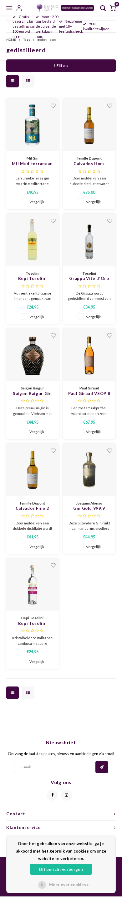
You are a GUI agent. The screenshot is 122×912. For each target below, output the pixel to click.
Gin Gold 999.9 (89, 508)
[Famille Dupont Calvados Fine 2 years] (32, 470)
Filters (62, 65)
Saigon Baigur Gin (32, 393)
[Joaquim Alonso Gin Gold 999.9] (89, 470)
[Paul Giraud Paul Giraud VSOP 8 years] (89, 354)
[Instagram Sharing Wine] (66, 795)
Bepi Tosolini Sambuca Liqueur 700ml (32, 624)
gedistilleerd (46, 39)
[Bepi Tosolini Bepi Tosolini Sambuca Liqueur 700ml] (32, 584)
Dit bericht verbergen (61, 869)
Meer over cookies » (69, 884)
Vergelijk (36, 201)
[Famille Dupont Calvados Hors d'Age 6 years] (89, 125)
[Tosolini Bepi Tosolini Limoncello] (32, 240)
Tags (26, 39)
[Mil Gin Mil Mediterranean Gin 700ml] (32, 125)
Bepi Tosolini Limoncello (32, 279)
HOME (11, 39)
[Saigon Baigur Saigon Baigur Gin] (32, 354)
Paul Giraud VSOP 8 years (89, 394)
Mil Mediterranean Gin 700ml (32, 164)
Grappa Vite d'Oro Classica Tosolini (89, 279)
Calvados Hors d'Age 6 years (89, 164)
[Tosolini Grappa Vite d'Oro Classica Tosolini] (89, 240)
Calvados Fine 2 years (32, 509)
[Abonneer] (101, 767)
